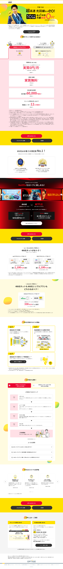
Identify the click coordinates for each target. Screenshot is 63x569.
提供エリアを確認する (18, 361)
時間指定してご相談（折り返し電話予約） (39, 537)
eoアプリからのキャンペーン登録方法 (15, 116)
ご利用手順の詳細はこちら (31, 439)
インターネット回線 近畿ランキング (20, 172)
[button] (2, 194)
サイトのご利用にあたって (33, 564)
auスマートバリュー (19, 269)
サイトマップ (57, 564)
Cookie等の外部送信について (25, 564)
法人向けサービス (42, 564)
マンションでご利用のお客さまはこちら (31, 32)
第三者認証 (5, 564)
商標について (53, 564)
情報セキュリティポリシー (11, 564)
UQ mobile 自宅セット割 (43, 269)
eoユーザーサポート (30, 549)
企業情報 (38, 564)
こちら (16, 27)
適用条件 (31, 72)
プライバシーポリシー (18, 564)
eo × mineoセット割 (31, 306)
